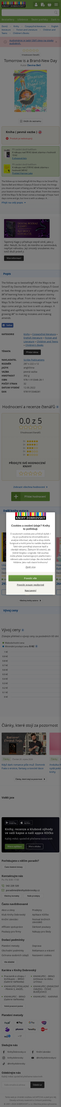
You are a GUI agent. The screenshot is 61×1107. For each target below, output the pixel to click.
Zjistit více (30, 567)
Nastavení (30, 590)
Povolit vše (30, 578)
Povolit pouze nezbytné (30, 585)
